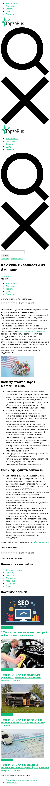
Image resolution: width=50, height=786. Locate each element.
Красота (9, 8)
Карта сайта (12, 782)
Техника (10, 14)
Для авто (10, 575)
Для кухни (11, 578)
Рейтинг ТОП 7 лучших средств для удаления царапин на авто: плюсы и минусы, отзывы (21, 677)
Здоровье (10, 580)
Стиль (9, 586)
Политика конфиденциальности (22, 780)
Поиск (5, 255)
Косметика (11, 583)
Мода (8, 11)
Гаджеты (10, 572)
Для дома (10, 6)
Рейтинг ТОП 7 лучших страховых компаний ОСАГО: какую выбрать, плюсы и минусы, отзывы (25, 768)
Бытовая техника (14, 570)
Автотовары (12, 3)
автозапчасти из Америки (32, 331)
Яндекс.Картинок (40, 542)
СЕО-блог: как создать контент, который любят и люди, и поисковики (24, 633)
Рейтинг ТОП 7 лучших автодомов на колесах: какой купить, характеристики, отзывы (23, 722)
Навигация (6, 276)
